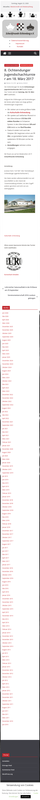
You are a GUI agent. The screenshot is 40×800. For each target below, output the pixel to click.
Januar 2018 (6, 527)
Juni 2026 (5, 313)
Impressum (20, 43)
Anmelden (5, 761)
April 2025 (5, 350)
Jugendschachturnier (11, 65)
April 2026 (5, 320)
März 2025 (5, 354)
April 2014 (5, 622)
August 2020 (6, 452)
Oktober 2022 (6, 401)
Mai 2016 (5, 588)
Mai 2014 (5, 619)
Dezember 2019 (7, 466)
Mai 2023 (5, 384)
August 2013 (6, 650)
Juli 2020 (5, 456)
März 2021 (5, 439)
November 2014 (7, 616)
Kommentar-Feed (8, 770)
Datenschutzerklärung (20, 40)
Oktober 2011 (6, 701)
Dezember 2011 (7, 694)
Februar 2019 (6, 493)
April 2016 (5, 592)
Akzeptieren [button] (25, 797)
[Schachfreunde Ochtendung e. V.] (20, 13)
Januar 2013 (6, 667)
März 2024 (5, 378)
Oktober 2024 (6, 367)
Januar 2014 (6, 633)
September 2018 (7, 510)
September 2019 (7, 473)
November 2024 (7, 364)
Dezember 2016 (7, 568)
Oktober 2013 (6, 643)
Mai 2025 (5, 347)
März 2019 (5, 490)
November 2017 (7, 534)
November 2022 (7, 398)
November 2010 (7, 721)
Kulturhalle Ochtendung (12, 236)
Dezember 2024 (7, 360)
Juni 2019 (5, 480)
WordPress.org (7, 774)
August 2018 (6, 514)
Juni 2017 (5, 551)
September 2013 (7, 646)
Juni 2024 (5, 374)
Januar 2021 (6, 446)
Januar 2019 (6, 497)
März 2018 (5, 520)
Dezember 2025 (7, 326)
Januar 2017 (6, 565)
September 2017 (7, 541)
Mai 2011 (5, 714)
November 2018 (7, 503)
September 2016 (7, 578)
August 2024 (6, 371)
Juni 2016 (5, 585)
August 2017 (6, 544)
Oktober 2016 (6, 575)
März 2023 (5, 391)
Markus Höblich (23, 83)
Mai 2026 (5, 316)
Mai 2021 (5, 432)
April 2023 (5, 388)
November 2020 (7, 449)
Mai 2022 (5, 415)
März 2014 (5, 626)
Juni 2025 (5, 343)
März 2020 (5, 459)
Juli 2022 (5, 412)
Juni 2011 (5, 711)
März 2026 (5, 323)
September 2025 (7, 337)
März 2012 (5, 687)
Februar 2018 (6, 524)
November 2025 (7, 330)
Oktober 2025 (6, 333)
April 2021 (5, 435)
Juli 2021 (5, 429)
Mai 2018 (5, 517)
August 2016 (6, 582)
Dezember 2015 (7, 599)
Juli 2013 (5, 653)
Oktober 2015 (6, 605)
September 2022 (7, 405)
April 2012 (5, 684)
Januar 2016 (6, 595)
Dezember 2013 (7, 636)
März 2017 (5, 561)
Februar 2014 (6, 629)
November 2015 (7, 602)
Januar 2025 (6, 357)
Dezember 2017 (7, 531)
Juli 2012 (5, 680)
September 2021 (7, 425)
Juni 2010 (5, 724)
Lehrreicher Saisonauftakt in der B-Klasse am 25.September (21, 288)
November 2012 (7, 673)
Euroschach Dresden (11, 275)
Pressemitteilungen (26, 65)
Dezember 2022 (7, 395)
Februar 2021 (6, 442)
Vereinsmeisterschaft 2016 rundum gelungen (21, 296)
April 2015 (5, 612)
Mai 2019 (5, 483)
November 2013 (7, 639)
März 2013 (5, 660)
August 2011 (6, 707)
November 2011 (7, 697)
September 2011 (7, 704)
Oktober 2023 (6, 381)
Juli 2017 (5, 548)
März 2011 (5, 718)
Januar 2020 (6, 463)
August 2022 (6, 408)
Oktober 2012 (6, 677)
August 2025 (6, 340)
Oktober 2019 (6, 469)
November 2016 (7, 571)
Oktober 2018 (6, 507)
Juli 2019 (5, 476)
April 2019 (5, 486)
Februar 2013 (6, 663)
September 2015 (7, 609)
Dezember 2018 (7, 500)
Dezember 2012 (7, 670)
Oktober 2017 (6, 537)
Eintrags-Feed (7, 765)
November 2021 (7, 422)
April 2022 (5, 418)
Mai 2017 (5, 554)
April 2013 (5, 656)
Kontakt (20, 46)
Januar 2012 (6, 690)
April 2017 (5, 558)
